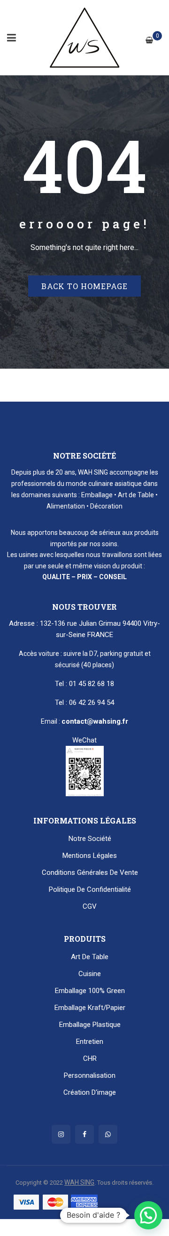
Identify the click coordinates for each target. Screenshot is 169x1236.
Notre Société (90, 838)
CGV (90, 906)
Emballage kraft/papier (89, 1007)
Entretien (89, 1041)
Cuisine (89, 973)
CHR (90, 1058)
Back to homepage (84, 286)
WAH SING (79, 1182)
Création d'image (89, 1092)
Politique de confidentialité (90, 889)
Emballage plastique (90, 1024)
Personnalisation (89, 1075)
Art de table (89, 957)
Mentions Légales (89, 855)
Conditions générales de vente (90, 872)
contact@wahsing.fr (94, 721)
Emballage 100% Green (90, 990)
